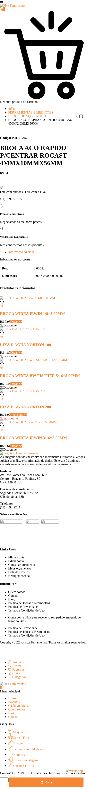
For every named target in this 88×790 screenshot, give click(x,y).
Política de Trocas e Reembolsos (29, 603)
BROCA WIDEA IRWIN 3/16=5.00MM (34, 438)
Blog (11, 599)
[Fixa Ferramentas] (13, 5)
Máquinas (19, 732)
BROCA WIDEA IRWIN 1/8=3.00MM (33, 313)
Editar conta (16, 561)
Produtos (14, 702)
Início (12, 108)
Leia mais (17, 414)
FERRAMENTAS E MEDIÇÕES (30, 112)
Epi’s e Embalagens (25, 760)
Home (12, 698)
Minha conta (16, 557)
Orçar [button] (14, 321)
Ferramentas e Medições (29, 749)
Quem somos (16, 592)
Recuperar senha (19, 575)
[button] (2, 302)
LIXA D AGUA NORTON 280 (29, 407)
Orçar (48, 782)
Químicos (18, 754)
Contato (13, 595)
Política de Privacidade (23, 606)
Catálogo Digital (18, 705)
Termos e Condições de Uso (26, 610)
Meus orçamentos (19, 568)
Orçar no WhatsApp (13, 180)
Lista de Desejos (18, 572)
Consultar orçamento (21, 564)
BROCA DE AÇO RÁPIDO (27, 116)
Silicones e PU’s (23, 765)
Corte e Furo (21, 737)
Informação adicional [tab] (21, 252)
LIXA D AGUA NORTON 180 (29, 345)
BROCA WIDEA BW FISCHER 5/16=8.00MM (40, 376)
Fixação (18, 743)
